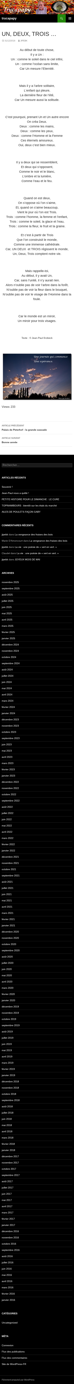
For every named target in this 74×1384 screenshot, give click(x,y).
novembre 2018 (10, 1087)
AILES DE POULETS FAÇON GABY (23, 511)
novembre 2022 (10, 788)
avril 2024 (7, 694)
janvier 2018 (8, 1150)
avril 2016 (7, 1281)
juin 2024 (7, 682)
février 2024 (8, 707)
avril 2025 (7, 619)
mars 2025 (7, 625)
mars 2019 (7, 1062)
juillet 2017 (7, 1187)
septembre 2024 (11, 663)
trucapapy (9, 18)
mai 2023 (7, 750)
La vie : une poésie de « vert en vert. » (36, 547)
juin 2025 (7, 607)
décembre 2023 (10, 719)
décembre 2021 (10, 856)
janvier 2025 (8, 638)
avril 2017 (7, 1206)
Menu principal (70, 18)
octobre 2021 (9, 869)
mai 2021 (7, 900)
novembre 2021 (10, 863)
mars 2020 (7, 987)
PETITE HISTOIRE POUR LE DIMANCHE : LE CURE (30, 499)
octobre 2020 (9, 944)
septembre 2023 (11, 738)
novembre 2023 (10, 725)
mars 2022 (7, 838)
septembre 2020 (11, 950)
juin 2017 (7, 1193)
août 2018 (7, 1106)
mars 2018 (7, 1137)
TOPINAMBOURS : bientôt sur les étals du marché (29, 505)
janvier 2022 (8, 850)
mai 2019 (7, 1050)
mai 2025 (7, 613)
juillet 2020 (7, 963)
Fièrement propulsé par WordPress (18, 1380)
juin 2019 (7, 1044)
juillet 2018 (7, 1112)
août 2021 (7, 881)
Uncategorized (10, 1322)
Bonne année (11, 440)
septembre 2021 (11, 875)
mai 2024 (7, 688)
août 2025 (7, 594)
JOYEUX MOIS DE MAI (27, 559)
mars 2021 (7, 913)
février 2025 (8, 632)
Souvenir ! (7, 486)
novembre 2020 (10, 938)
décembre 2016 (10, 1231)
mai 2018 (7, 1125)
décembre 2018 (10, 1081)
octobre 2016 (9, 1243)
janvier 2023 (8, 775)
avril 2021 (7, 906)
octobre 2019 (9, 1019)
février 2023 (8, 769)
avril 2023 (7, 757)
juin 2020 (7, 969)
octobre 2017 (9, 1168)
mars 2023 (7, 763)
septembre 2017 (11, 1175)
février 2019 (8, 1069)
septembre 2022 (11, 800)
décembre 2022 (10, 782)
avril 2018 (7, 1131)
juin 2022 (7, 819)
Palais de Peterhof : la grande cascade (24, 427)
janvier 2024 (8, 713)
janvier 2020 (8, 1000)
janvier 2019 (8, 1075)
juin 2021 (7, 894)
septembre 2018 (11, 1100)
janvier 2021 (8, 925)
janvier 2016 (8, 1300)
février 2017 (8, 1218)
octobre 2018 (9, 1094)
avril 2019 (7, 1056)
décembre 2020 (10, 931)
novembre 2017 (10, 1162)
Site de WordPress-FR (14, 1364)
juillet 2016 (7, 1262)
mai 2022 (7, 825)
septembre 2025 (11, 588)
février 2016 (8, 1293)
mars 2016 (7, 1287)
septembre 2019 (11, 1025)
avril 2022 (7, 831)
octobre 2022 (9, 794)
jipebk (23, 41)
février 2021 (8, 919)
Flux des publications (13, 1351)
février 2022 (8, 844)
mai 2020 (7, 975)
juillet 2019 (7, 1037)
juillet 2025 (7, 601)
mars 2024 (7, 700)
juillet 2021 (7, 888)
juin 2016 (7, 1268)
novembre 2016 (10, 1237)
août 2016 (7, 1256)
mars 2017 (7, 1212)
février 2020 (8, 994)
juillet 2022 (7, 813)
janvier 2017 (8, 1225)
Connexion (7, 1345)
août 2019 (7, 1031)
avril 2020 (7, 981)
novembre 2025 (10, 582)
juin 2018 (7, 1119)
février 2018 (8, 1143)
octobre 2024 (9, 657)
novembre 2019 (10, 1012)
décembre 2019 (10, 1006)
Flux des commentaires (14, 1357)
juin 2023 (7, 744)
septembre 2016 (11, 1250)
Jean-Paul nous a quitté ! (15, 493)
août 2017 (7, 1181)
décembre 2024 (10, 644)
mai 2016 (7, 1275)
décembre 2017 (10, 1156)
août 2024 (7, 669)
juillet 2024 (7, 675)
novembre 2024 (10, 650)
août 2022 (7, 806)
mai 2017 (7, 1200)
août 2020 (7, 956)
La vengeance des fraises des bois (34, 534)
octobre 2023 (9, 732)
